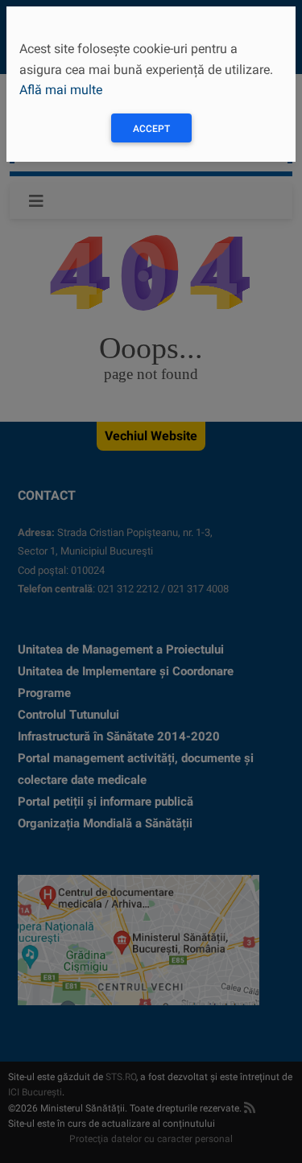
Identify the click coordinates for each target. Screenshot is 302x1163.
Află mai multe (60, 89)
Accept (151, 128)
